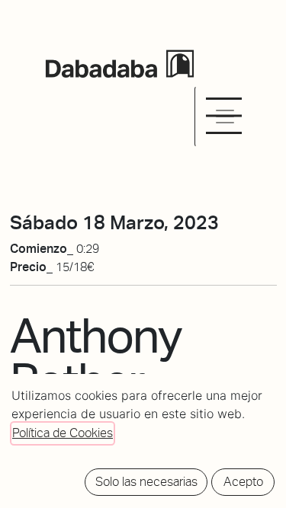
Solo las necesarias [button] (146, 481)
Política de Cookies (62, 433)
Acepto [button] (243, 481)
